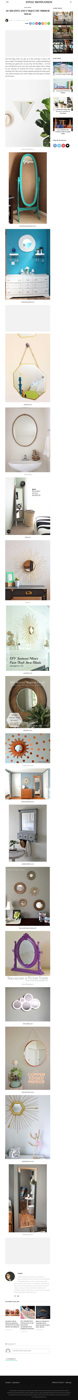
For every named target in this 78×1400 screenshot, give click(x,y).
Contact (8, 1382)
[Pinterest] (63, 146)
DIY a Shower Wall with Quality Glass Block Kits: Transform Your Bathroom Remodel (27, 1324)
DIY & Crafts (27, 7)
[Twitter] (18, 1296)
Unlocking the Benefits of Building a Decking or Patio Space (62, 35)
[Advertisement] (27, 43)
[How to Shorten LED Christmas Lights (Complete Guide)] (63, 124)
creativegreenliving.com (27, 302)
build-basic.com (27, 730)
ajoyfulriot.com (28, 404)
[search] (71, 2)
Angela (11, 20)
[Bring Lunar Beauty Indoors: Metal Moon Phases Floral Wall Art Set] (43, 1312)
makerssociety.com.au (28, 1092)
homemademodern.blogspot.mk (27, 928)
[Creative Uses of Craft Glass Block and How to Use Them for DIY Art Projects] (12, 1312)
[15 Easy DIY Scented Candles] (63, 68)
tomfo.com (28, 537)
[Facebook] (15, 1296)
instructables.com (28, 1023)
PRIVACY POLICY (58, 1382)
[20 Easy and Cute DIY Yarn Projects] (63, 85)
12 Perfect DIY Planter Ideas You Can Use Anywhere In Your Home (62, 111)
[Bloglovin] (67, 146)
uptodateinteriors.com (28, 1161)
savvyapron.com (27, 673)
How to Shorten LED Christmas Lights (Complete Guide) (63, 131)
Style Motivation (39, 2)
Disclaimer (16, 1382)
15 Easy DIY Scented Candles (63, 74)
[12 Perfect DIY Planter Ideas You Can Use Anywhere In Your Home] (63, 104)
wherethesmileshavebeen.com (28, 226)
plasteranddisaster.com (27, 801)
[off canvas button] (7, 2)
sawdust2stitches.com (28, 864)
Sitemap (68, 1382)
